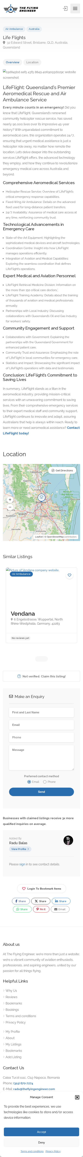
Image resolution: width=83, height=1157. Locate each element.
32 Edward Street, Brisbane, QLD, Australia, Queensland (35, 45)
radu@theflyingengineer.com (34, 1089)
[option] (41, 605)
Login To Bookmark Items (44, 888)
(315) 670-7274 (23, 1083)
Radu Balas (18, 843)
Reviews (11, 997)
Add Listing (13, 1057)
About (10, 1038)
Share (22, 901)
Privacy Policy (53, 1151)
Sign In (65, 8)
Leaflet (39, 537)
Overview (12, 62)
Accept (41, 1132)
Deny (41, 1142)
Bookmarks (14, 1003)
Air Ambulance (14, 29)
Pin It (42, 909)
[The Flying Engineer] (21, 8)
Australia (34, 29)
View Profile (18, 849)
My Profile (13, 1031)
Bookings (12, 1010)
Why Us (11, 991)
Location (32, 62)
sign (22, 864)
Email (61, 909)
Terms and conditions (32, 1151)
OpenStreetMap (55, 537)
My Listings (13, 1044)
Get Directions (64, 470)
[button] (77, 1097)
